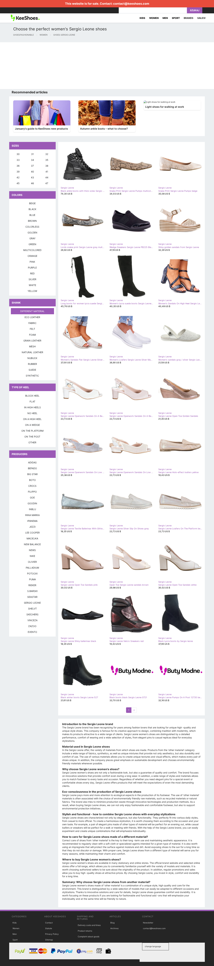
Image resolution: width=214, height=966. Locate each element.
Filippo (32, 491)
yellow (32, 291)
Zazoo (32, 626)
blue (32, 215)
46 (32, 183)
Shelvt (32, 608)
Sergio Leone (32, 602)
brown (32, 220)
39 (18, 171)
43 (32, 177)
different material (32, 311)
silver (32, 279)
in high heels (32, 407)
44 (46, 177)
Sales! (201, 18)
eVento (32, 632)
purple (32, 267)
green (32, 244)
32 (46, 154)
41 (46, 171)
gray (32, 238)
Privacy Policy (52, 934)
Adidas (32, 462)
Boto (32, 480)
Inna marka (32, 515)
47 (46, 183)
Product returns (85, 931)
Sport (15, 939)
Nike (32, 556)
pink (32, 261)
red (32, 273)
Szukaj (194, 10)
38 (46, 165)
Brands (188, 18)
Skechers (32, 614)
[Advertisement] (100, 65)
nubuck (32, 358)
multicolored (32, 250)
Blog (112, 922)
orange (32, 255)
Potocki (32, 573)
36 (18, 165)
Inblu (32, 509)
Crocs (32, 485)
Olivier (32, 561)
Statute (48, 928)
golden (32, 232)
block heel (32, 395)
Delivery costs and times (89, 925)
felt (32, 328)
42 (18, 177)
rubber (32, 364)
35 (46, 159)
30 (18, 154)
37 (32, 165)
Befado (32, 468)
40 (32, 171)
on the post (32, 436)
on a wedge (32, 424)
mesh (32, 346)
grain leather (32, 340)
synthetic (32, 375)
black (32, 209)
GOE (32, 497)
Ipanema (32, 520)
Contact (49, 922)
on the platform (32, 430)
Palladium (32, 567)
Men (15, 934)
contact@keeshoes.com (131, 3)
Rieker (32, 585)
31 (32, 154)
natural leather (32, 352)
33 (18, 159)
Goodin (32, 503)
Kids (15, 922)
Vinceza (32, 620)
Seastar (32, 596)
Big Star (32, 474)
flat (32, 401)
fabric (32, 323)
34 (32, 159)
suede (32, 369)
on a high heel (32, 419)
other (32, 442)
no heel (32, 413)
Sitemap (49, 939)
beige (32, 203)
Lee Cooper (32, 532)
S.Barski (32, 591)
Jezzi (32, 526)
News (32, 550)
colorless (32, 226)
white (32, 285)
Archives (114, 928)
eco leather (32, 317)
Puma (32, 579)
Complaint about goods (88, 936)
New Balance (32, 544)
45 (18, 183)
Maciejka (32, 538)
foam (32, 334)
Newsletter (148, 922)
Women (16, 928)
